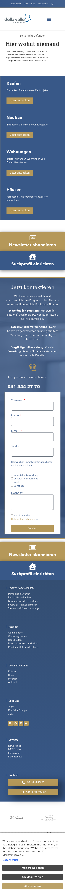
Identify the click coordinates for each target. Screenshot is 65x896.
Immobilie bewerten (19, 594)
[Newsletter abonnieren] (32, 238)
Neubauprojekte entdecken (23, 644)
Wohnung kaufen (17, 636)
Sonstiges (19, 486)
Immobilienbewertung (26, 475)
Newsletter (43, 4)
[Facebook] (15, 723)
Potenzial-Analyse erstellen (22, 605)
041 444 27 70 (24, 387)
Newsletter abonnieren (32, 245)
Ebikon (12, 671)
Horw (11, 675)
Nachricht (17, 493)
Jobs (10, 714)
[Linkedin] (10, 723)
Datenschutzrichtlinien (23, 519)
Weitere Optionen (32, 868)
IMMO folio (29, 4)
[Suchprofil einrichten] (32, 257)
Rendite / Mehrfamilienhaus (23, 647)
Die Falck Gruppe (17, 710)
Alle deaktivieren (32, 877)
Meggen (12, 679)
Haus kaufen (15, 640)
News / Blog (14, 746)
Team (11, 707)
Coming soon (15, 633)
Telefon (15, 446)
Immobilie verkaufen (19, 597)
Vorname (17, 400)
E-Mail (15, 431)
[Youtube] (26, 723)
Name (15, 415)
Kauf (16, 482)
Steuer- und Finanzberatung (23, 608)
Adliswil (12, 682)
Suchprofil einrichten (32, 264)
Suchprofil (16, 4)
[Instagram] (21, 723)
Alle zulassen (32, 886)
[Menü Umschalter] (49, 19)
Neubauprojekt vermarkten (23, 601)
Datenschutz (15, 757)
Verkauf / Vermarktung (26, 479)
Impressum (14, 753)
